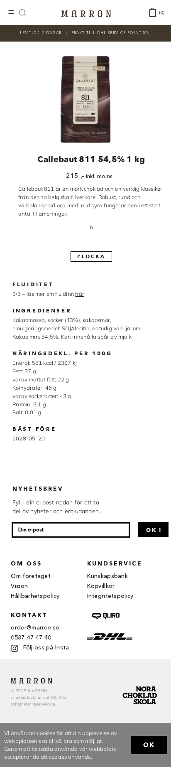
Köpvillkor (101, 586)
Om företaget (31, 576)
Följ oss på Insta (46, 648)
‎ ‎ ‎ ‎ (26, 13)
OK (149, 745)
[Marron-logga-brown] (86, 13)
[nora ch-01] (140, 684)
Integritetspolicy (110, 596)
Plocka (91, 256)
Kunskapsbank (107, 576)
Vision (19, 586)
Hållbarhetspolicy (35, 596)
